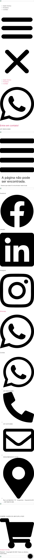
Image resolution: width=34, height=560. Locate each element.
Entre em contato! (9, 125)
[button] (17, 45)
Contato (5, 9)
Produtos (6, 7)
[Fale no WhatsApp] (30, 556)
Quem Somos (7, 6)
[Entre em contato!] (17, 123)
